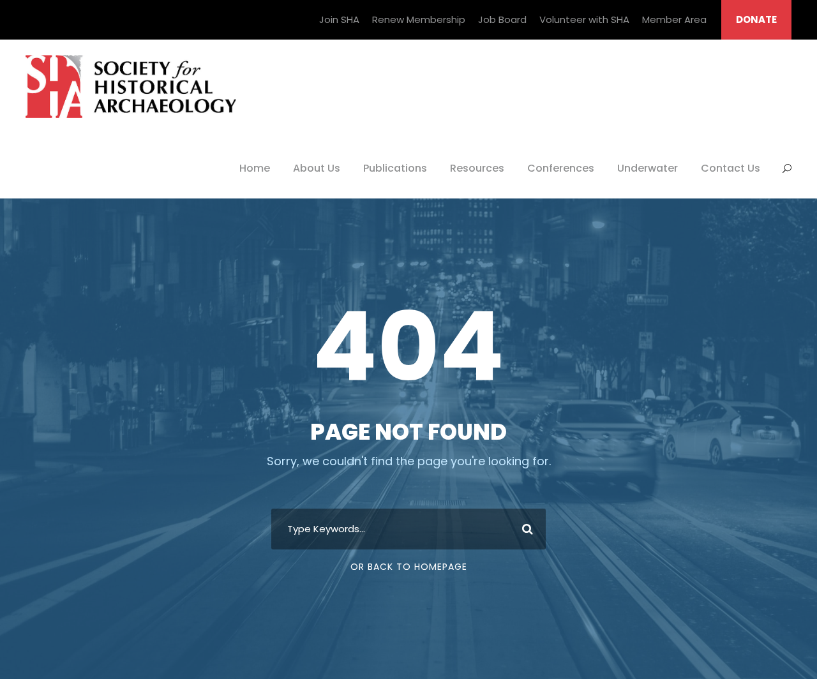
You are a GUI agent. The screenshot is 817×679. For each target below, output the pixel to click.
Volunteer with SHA (584, 19)
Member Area (674, 19)
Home (254, 168)
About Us (316, 168)
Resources (477, 168)
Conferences (560, 168)
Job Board (502, 19)
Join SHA (339, 19)
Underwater (647, 168)
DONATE (756, 19)
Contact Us (730, 168)
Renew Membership (418, 19)
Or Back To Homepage (408, 566)
